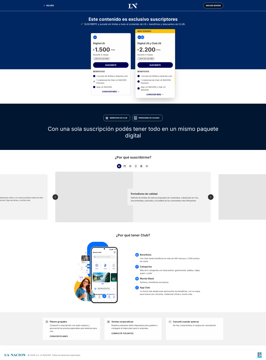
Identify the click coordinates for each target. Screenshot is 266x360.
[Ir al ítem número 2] (124, 166)
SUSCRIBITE (111, 65)
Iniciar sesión (213, 5)
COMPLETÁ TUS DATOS (122, 333)
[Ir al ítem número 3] (130, 166)
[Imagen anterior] (55, 197)
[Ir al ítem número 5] (141, 166)
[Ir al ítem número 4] (136, 166)
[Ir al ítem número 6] (147, 166)
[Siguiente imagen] (210, 197)
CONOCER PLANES (59, 336)
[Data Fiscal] (260, 355)
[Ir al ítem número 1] (119, 166)
